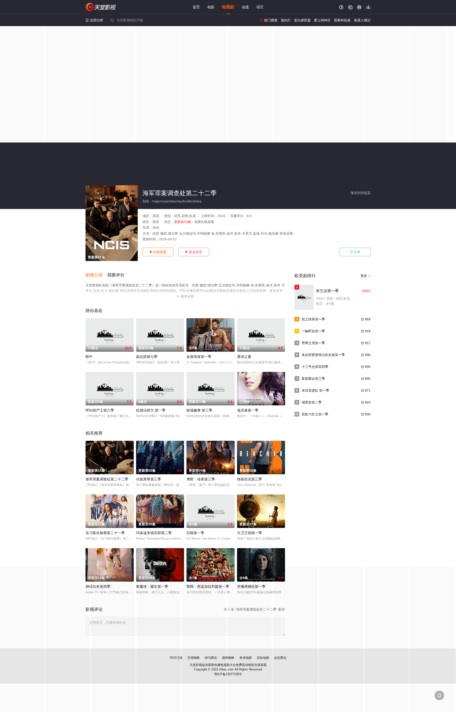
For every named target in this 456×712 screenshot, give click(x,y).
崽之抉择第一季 (313, 319)
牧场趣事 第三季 (199, 410)
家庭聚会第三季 (313, 378)
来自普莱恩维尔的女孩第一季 (323, 355)
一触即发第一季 (313, 331)
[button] (96, 275)
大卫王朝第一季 (249, 533)
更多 (365, 276)
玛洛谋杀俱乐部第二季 (154, 533)
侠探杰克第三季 (249, 479)
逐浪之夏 (244, 357)
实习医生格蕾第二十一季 (105, 533)
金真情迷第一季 (198, 357)
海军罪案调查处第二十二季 (107, 479)
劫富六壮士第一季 (315, 414)
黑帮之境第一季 (313, 343)
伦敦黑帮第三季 (148, 479)
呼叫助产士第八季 (100, 410)
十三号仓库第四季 (315, 367)
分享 (355, 252)
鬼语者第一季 (247, 410)
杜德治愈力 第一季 (151, 410)
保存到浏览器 (360, 193)
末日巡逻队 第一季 (315, 390)
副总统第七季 (146, 357)
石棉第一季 (195, 533)
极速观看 (193, 252)
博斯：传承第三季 (200, 479)
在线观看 (157, 252)
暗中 (89, 357)
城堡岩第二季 (312, 402)
